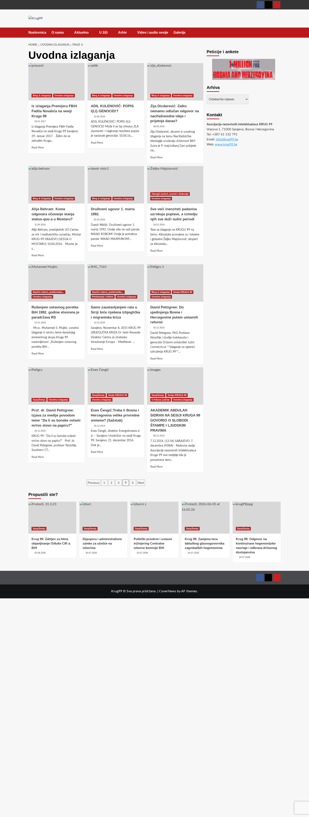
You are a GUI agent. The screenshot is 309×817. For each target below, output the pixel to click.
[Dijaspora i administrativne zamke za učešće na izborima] (103, 518)
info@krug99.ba (227, 139)
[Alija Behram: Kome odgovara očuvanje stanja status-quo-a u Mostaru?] (56, 185)
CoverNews (167, 591)
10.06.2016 (99, 116)
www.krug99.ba (226, 144)
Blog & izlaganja (42, 95)
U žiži (103, 32)
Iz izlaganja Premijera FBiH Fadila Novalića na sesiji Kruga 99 (54, 111)
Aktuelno (81, 32)
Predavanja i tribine (102, 296)
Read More (38, 147)
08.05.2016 (159, 126)
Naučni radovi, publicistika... (48, 292)
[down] (66, 32)
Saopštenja (39, 399)
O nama (58, 32)
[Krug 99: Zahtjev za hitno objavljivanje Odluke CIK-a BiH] (52, 518)
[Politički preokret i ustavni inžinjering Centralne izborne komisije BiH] (154, 518)
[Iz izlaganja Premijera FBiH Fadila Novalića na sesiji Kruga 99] (56, 81)
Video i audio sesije (152, 32)
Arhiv (122, 32)
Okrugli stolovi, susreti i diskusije (170, 194)
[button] (278, 32)
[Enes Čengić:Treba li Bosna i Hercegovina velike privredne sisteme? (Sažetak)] (116, 386)
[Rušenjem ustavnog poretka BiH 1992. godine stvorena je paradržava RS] (56, 283)
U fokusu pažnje (161, 399)
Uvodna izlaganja (64, 95)
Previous (93, 482)
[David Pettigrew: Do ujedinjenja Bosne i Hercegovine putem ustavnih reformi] (175, 283)
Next (141, 482)
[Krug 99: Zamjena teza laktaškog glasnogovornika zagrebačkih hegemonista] (206, 518)
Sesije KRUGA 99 (182, 292)
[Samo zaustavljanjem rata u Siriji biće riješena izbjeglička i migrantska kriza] (116, 283)
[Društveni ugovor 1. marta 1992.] (116, 185)
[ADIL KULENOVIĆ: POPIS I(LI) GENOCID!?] (116, 81)
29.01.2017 (40, 121)
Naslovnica (37, 32)
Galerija (179, 32)
